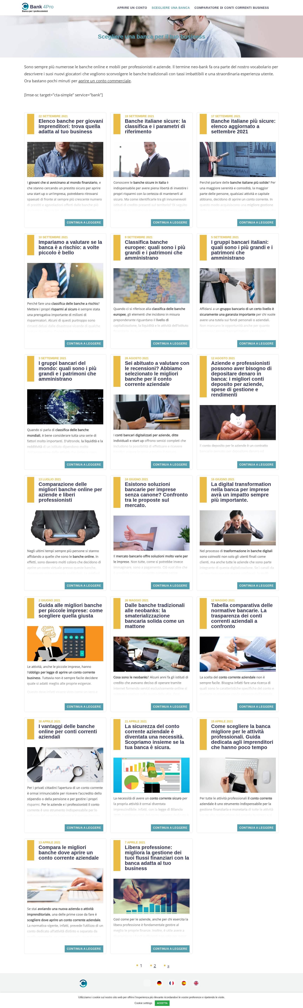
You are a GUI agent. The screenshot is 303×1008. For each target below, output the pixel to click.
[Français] (171, 983)
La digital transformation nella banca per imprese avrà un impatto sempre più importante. (241, 492)
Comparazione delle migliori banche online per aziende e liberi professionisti (70, 492)
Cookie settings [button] (143, 1003)
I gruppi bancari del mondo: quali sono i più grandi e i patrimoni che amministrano (67, 371)
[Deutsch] (159, 983)
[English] (196, 983)
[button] (84, 222)
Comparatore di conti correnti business (231, 7)
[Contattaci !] (147, 983)
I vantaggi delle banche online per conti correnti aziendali (68, 731)
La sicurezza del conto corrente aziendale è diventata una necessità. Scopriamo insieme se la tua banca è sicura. (154, 736)
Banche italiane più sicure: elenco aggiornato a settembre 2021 (243, 126)
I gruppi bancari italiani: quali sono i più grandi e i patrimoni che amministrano (242, 250)
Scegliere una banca (171, 7)
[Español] (183, 983)
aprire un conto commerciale (104, 80)
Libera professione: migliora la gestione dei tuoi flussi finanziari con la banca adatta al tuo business (157, 858)
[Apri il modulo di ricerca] (276, 8)
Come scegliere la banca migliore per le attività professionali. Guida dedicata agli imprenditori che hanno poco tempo (242, 736)
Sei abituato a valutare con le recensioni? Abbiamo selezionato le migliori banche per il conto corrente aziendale (157, 373)
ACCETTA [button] (162, 1003)
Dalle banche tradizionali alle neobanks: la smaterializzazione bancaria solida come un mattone (155, 615)
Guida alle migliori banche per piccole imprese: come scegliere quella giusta (71, 610)
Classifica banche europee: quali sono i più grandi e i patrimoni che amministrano (155, 250)
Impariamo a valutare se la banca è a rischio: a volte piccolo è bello (70, 247)
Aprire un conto (132, 7)
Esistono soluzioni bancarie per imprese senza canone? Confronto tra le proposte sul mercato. (156, 494)
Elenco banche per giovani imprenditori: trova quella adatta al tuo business (71, 126)
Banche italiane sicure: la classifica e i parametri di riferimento (155, 126)
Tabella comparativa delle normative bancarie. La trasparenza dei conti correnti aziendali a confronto (242, 615)
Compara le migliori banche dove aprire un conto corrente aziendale (69, 853)
